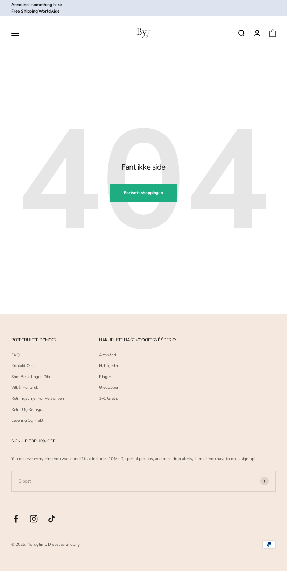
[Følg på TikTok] (51, 518)
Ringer (105, 376)
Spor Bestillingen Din (30, 376)
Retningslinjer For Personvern (38, 398)
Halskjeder (108, 366)
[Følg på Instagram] (33, 518)
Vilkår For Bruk (24, 387)
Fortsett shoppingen (143, 192)
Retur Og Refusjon (28, 409)
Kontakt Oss (22, 366)
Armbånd (107, 355)
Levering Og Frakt (27, 420)
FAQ (15, 355)
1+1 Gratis (108, 398)
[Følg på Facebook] (16, 518)
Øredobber (108, 387)
